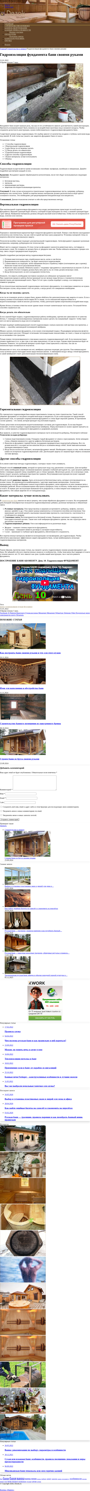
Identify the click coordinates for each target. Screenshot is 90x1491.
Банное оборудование (16, 28)
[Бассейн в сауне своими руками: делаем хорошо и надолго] (23, 1439)
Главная (3, 49)
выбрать (43, 1479)
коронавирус (65, 1479)
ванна (2, 607)
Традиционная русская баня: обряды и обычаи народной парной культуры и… (36, 975)
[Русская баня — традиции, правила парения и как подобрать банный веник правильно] (17, 929)
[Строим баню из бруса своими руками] (23, 754)
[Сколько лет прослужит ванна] (23, 1151)
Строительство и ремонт (17, 26)
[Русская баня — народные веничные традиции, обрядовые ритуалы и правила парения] (17, 951)
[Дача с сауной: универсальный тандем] (23, 1308)
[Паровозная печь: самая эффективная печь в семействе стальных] (23, 1387)
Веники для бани (16, 32)
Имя (2, 794)
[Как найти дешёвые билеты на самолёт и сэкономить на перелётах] (17, 906)
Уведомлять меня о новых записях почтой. (20, 815)
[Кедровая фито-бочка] (23, 1229)
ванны (28, 1478)
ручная (20, 607)
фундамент (28, 607)
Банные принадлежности (18, 30)
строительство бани (10, 501)
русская (29, 1481)
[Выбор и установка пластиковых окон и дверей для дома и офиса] (17, 884)
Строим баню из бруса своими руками (19, 759)
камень (60, 1479)
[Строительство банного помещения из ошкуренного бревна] (23, 719)
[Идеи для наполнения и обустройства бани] (23, 684)
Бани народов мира (14, 39)
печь (10, 1481)
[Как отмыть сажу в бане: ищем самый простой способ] (23, 1256)
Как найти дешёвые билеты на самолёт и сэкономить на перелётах (31, 908)
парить (2, 1481)
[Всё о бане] (12, 20)
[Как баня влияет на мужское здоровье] (23, 1282)
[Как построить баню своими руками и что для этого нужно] (23, 648)
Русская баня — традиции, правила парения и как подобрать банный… (33, 931)
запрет (49, 1479)
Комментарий (6, 790)
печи (5, 1481)
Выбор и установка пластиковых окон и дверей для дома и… (29, 886)
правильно (22, 1481)
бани (6, 1478)
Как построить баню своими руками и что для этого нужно (30, 653)
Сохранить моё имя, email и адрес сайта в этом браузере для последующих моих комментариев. (41, 807)
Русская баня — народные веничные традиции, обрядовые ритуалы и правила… (37, 953)
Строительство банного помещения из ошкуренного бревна (30, 723)
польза (15, 1481)
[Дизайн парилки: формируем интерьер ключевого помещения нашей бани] (23, 1361)
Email (3, 798)
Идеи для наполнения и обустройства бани (21, 688)
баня (12, 1478)
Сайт (2, 802)
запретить (54, 1479)
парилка (84, 1479)
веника (39, 1479)
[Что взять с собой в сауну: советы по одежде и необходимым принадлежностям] (23, 1177)
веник (34, 1478)
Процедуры (10, 34)
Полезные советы (16, 36)
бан (1, 1479)
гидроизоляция (11, 607)
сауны (39, 1481)
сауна (34, 1481)
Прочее (8, 41)
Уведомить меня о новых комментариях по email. (22, 811)
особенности (76, 1478)
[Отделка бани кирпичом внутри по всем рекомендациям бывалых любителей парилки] (23, 1334)
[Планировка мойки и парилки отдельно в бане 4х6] (23, 1203)
